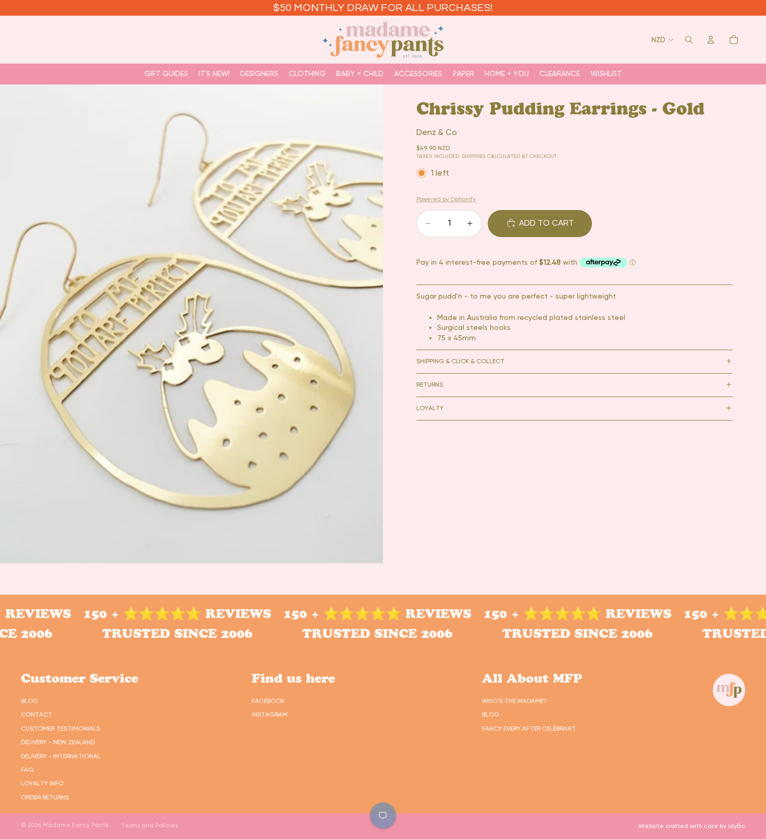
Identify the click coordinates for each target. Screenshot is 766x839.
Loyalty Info (42, 783)
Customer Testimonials (60, 728)
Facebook (268, 701)
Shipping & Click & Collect (460, 361)
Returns (429, 384)
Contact (36, 714)
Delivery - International (61, 756)
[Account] (710, 39)
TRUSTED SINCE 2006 (159, 633)
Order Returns (45, 797)
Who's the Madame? (514, 701)
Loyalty (429, 408)
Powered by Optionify (446, 199)
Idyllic (736, 826)
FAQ (27, 769)
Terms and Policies (149, 825)
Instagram (270, 714)
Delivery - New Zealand (58, 742)
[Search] (688, 39)
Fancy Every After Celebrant (529, 728)
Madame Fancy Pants (75, 825)
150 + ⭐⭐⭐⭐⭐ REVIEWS (159, 613)
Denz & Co (436, 132)
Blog (29, 701)
